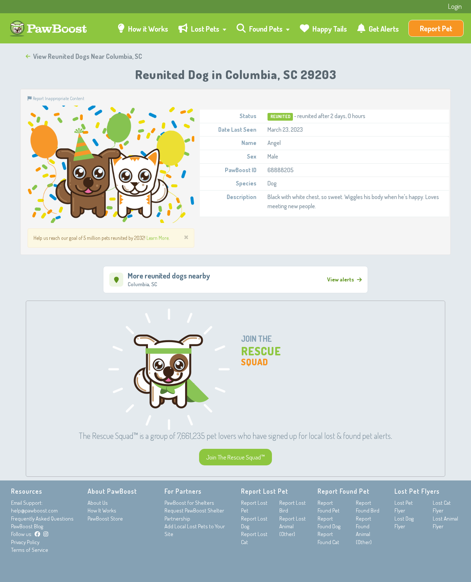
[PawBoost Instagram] (45, 533)
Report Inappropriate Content (58, 98)
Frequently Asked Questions (42, 518)
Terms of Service (29, 549)
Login (455, 6)
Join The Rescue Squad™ (235, 457)
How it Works (147, 28)
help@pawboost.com (34, 510)
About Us (98, 502)
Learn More (157, 238)
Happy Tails (329, 28)
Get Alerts (383, 28)
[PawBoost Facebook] (37, 533)
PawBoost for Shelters (189, 502)
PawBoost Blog (27, 526)
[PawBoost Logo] (49, 28)
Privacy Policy (25, 542)
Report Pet (436, 28)
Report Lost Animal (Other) (292, 526)
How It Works (102, 510)
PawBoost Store (105, 518)
